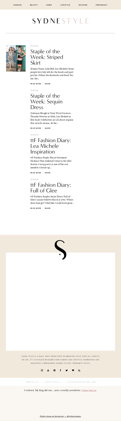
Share (48, 84)
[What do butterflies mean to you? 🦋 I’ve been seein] (34, 272)
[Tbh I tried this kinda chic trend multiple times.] (34, 331)
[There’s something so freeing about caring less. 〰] (34, 302)
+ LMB (93, 382)
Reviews (83, 5)
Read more (35, 84)
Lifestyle (65, 5)
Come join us (89, 390)
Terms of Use (32, 382)
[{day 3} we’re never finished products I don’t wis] (86, 302)
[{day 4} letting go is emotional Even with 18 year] (86, 272)
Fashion (17, 5)
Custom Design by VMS (78, 382)
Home (49, 5)
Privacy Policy (52, 382)
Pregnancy (102, 5)
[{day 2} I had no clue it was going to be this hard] (86, 331)
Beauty (34, 5)
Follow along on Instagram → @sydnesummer (60, 416)
